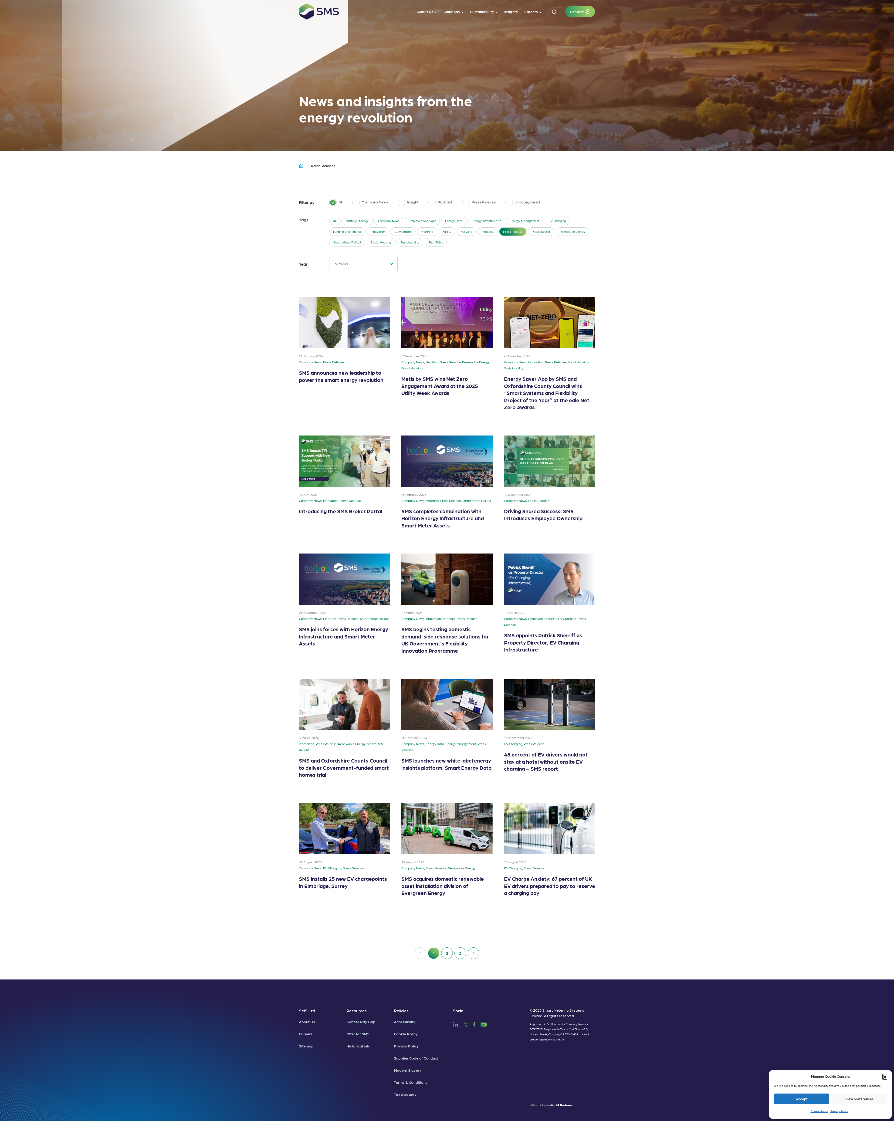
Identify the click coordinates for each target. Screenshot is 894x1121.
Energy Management (525, 221)
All (335, 221)
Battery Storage (357, 221)
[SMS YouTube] (484, 1024)
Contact (577, 11)
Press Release (512, 231)
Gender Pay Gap (361, 1022)
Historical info (358, 1046)
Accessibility (405, 1022)
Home (303, 165)
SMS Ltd (307, 1010)
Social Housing (381, 242)
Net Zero (467, 231)
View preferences (859, 1099)
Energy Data (454, 221)
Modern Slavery (407, 1070)
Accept (802, 1099)
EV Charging (557, 221)
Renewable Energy (572, 231)
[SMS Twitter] (466, 1024)
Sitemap (306, 1046)
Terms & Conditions (410, 1082)
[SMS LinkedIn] (455, 1024)
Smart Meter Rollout (347, 242)
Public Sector (541, 231)
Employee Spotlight (422, 221)
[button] (884, 1076)
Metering (427, 231)
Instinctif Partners (559, 1105)
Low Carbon (403, 231)
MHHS (447, 231)
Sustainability (409, 242)
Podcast (488, 231)
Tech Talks (436, 242)
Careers (305, 1034)
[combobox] (363, 264)
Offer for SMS (357, 1034)
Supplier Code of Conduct (416, 1058)
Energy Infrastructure (486, 221)
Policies (401, 1010)
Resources (356, 1010)
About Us (307, 1022)
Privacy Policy (839, 1111)
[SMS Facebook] (474, 1024)
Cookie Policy (819, 1111)
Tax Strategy (405, 1094)
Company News (388, 221)
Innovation (378, 231)
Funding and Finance (347, 231)
